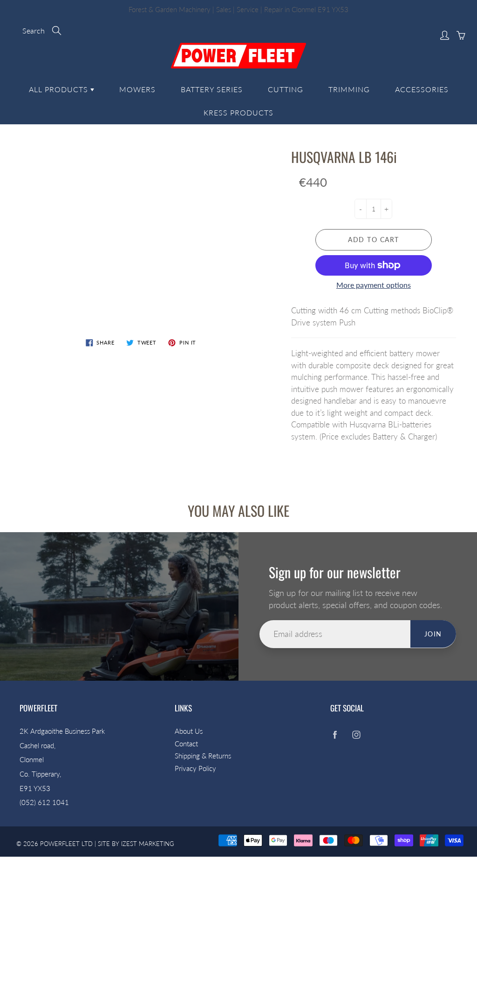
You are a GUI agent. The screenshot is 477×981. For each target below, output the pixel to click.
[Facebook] (335, 735)
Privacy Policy (195, 768)
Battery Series (212, 89)
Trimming (349, 89)
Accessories (422, 89)
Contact (186, 744)
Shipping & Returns (203, 756)
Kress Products (238, 112)
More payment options (373, 284)
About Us (189, 731)
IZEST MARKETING (147, 843)
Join (433, 634)
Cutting (285, 89)
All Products (59, 89)
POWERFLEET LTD (66, 843)
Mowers (137, 89)
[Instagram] (356, 735)
